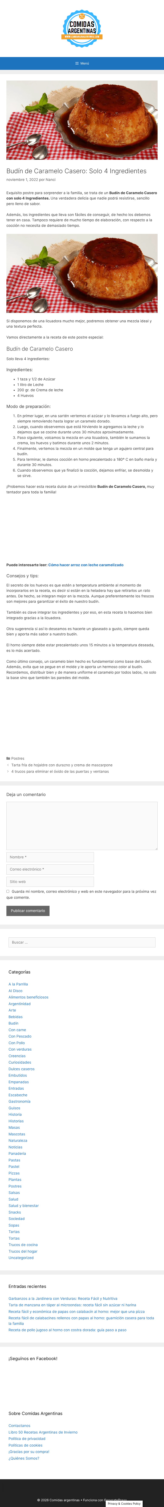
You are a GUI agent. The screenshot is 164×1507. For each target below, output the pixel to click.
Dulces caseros (22, 1069)
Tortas (14, 1238)
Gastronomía (20, 1101)
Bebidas (16, 1017)
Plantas (15, 1179)
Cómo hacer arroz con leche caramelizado (85, 565)
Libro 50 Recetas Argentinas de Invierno (43, 1432)
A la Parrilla (18, 984)
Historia (15, 1114)
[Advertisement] (82, 530)
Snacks (15, 1212)
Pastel (14, 1166)
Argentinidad (20, 1004)
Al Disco (15, 991)
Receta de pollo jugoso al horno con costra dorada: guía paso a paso (67, 1330)
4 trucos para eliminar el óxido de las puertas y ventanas (60, 771)
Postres (17, 758)
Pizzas (14, 1173)
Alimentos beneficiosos (28, 997)
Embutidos (18, 1075)
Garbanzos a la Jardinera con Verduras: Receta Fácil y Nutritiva (63, 1298)
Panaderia (17, 1153)
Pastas (14, 1160)
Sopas (14, 1225)
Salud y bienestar (24, 1206)
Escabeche (18, 1095)
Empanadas (19, 1082)
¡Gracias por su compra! (29, 1452)
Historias (16, 1121)
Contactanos (19, 1425)
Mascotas (17, 1134)
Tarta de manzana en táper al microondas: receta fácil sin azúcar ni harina (72, 1305)
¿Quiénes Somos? (24, 1458)
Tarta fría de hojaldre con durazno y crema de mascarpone (62, 765)
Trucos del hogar (23, 1251)
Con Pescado (20, 1036)
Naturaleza (18, 1140)
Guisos (14, 1108)
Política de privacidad (27, 1439)
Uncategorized (21, 1258)
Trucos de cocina (23, 1245)
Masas (14, 1127)
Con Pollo (17, 1043)
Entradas (16, 1088)
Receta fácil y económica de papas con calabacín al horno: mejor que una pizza (77, 1311)
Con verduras (20, 1049)
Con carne (17, 1030)
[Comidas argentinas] (82, 28)
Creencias (17, 1056)
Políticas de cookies (25, 1445)
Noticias (15, 1147)
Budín (13, 1023)
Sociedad (17, 1219)
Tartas (14, 1232)
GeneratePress (115, 1500)
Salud (13, 1199)
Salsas (14, 1192)
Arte (12, 1010)
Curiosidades (20, 1062)
